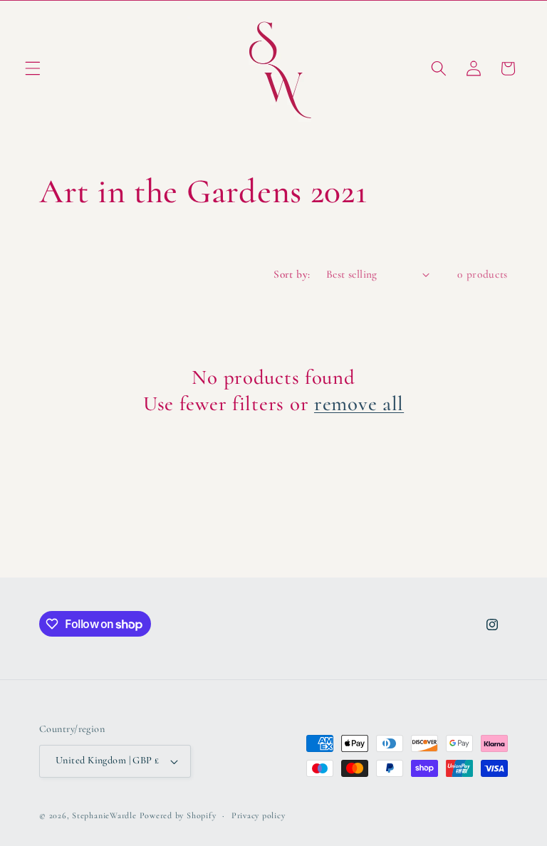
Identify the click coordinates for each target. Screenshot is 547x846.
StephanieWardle (104, 815)
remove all (359, 403)
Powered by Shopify (178, 815)
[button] (33, 68)
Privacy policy (258, 815)
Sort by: (292, 274)
